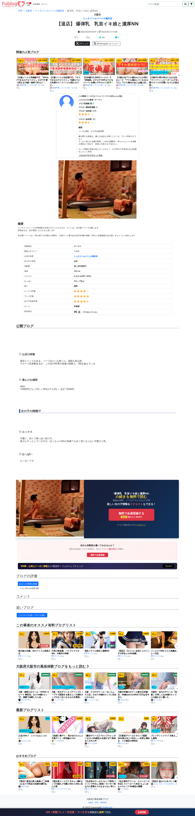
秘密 (76, 261)
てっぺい (57, 700)
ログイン (44, 4)
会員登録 (36, 4)
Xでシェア (84, 43)
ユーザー (157, 741)
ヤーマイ (24, 656)
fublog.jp (107, 807)
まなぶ (123, 700)
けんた (123, 743)
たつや (123, 789)
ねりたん (24, 741)
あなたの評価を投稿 (28, 583)
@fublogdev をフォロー (107, 43)
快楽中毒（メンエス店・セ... (30, 85)
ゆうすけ (24, 700)
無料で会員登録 (97, 555)
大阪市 (28, 11)
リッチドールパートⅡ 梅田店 (49, 11)
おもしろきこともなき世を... (164, 784)
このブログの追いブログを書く (32, 615)
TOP (20, 11)
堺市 (96, 802)
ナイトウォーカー (61, 789)
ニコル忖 (57, 741)
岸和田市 (103, 802)
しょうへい (91, 700)
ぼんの (23, 786)
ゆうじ (156, 700)
